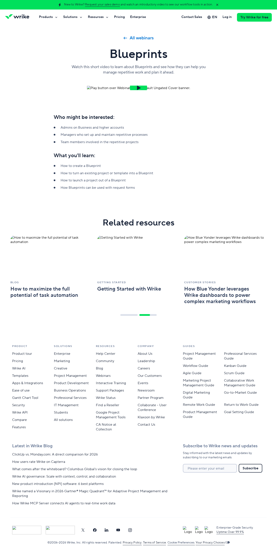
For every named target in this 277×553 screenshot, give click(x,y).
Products (46, 17)
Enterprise (138, 17)
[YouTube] (118, 530)
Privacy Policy (132, 543)
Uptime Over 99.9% (230, 532)
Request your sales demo (102, 4)
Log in (227, 17)
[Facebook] (95, 530)
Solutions (70, 17)
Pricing (119, 17)
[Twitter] (83, 530)
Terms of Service (154, 543)
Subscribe (250, 468)
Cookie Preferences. (181, 543)
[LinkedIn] (106, 530)
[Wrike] (18, 17)
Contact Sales (191, 17)
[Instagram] (130, 530)
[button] (138, 88)
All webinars (142, 38)
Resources (96, 17)
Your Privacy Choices (210, 543)
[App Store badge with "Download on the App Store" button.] (26, 530)
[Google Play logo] (60, 530)
